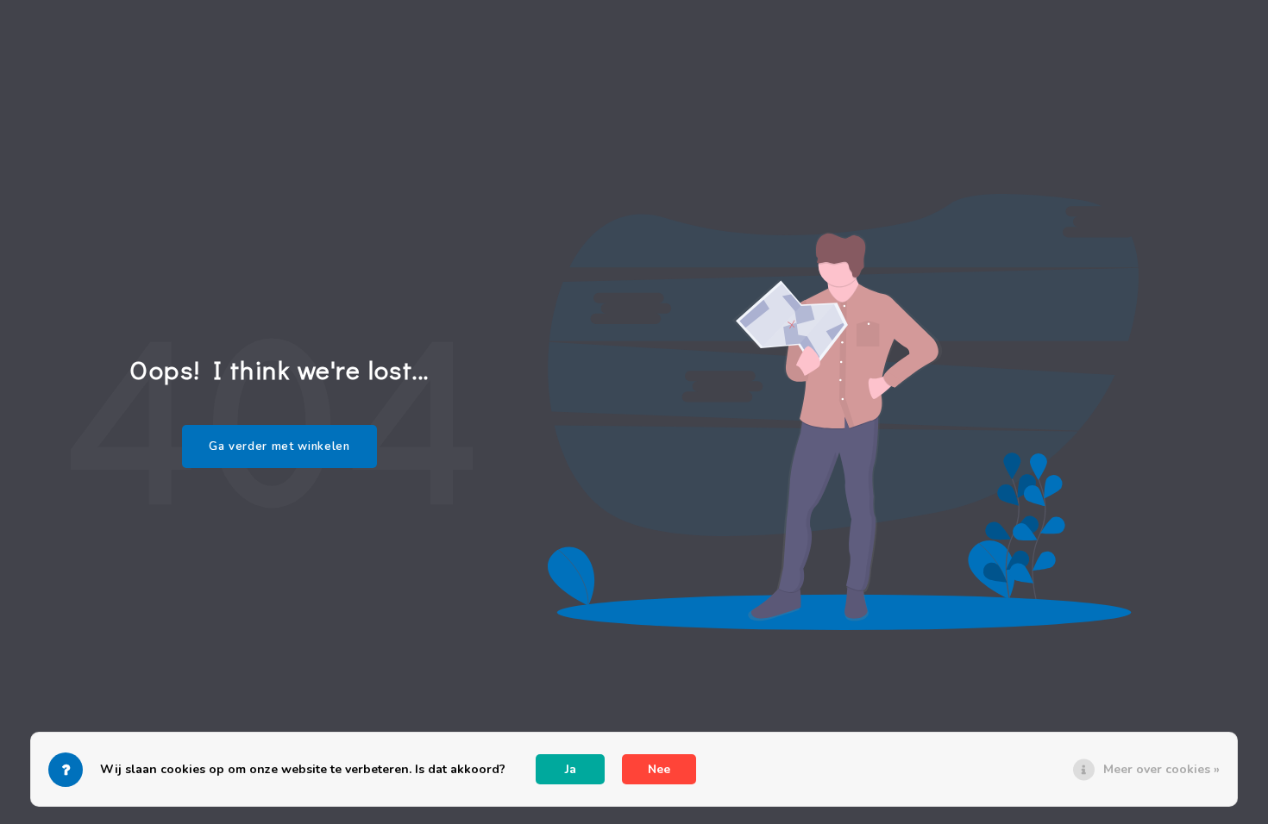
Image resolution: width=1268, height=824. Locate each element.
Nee (659, 769)
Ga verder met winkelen (279, 446)
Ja (570, 769)
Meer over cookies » (1161, 769)
